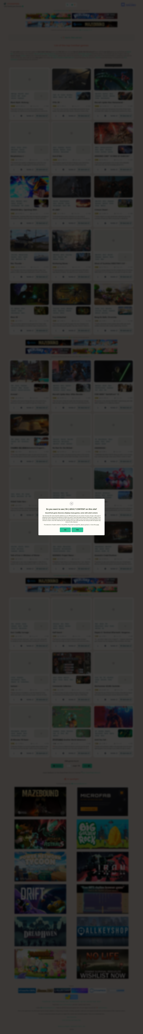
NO (65, 530)
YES (77, 530)
